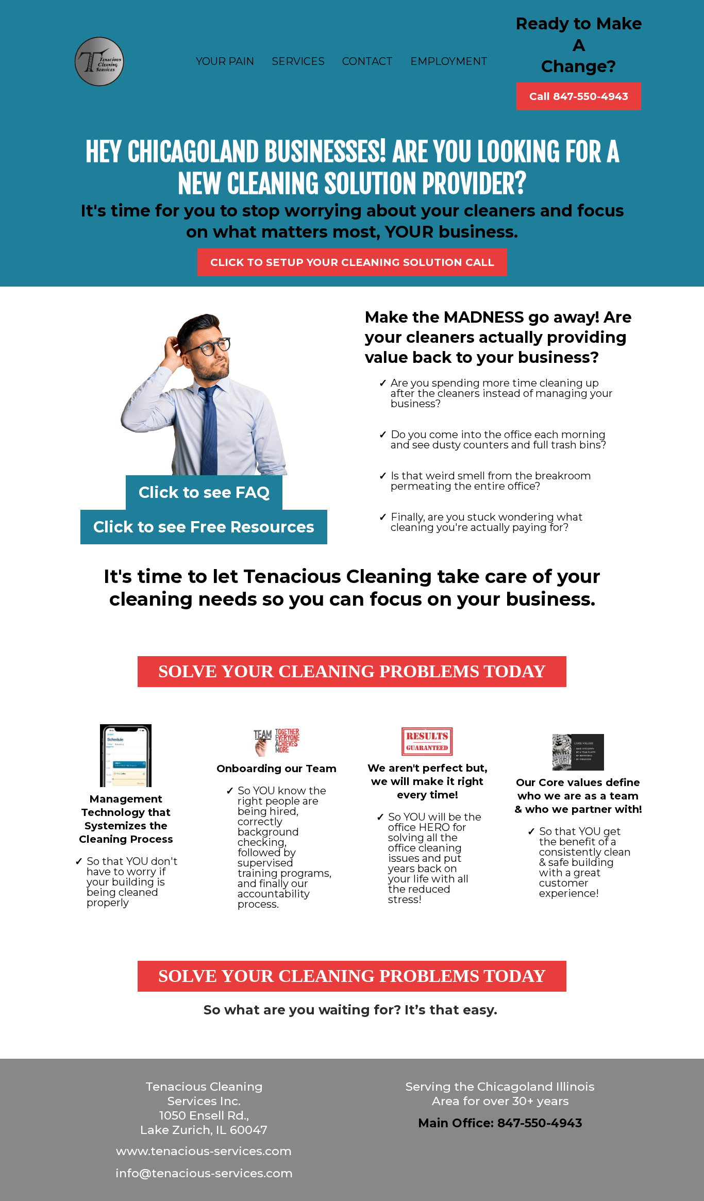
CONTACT (367, 61)
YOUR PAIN (225, 61)
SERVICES (298, 61)
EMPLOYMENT (449, 61)
